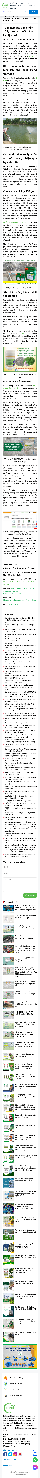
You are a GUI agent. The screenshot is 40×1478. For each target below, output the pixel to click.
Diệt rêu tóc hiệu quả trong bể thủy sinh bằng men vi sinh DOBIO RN (25, 1296)
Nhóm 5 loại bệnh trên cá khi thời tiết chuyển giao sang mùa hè (26, 1004)
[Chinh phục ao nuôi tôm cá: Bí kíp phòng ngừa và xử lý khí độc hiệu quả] (8, 1196)
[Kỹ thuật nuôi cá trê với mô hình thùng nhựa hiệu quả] (8, 939)
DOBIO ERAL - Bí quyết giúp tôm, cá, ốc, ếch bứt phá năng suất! (25, 1219)
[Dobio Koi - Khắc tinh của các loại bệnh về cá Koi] (8, 1118)
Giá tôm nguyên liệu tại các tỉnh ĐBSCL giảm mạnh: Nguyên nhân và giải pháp (24, 1206)
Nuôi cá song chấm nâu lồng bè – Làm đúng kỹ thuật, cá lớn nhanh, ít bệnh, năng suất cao (20, 620)
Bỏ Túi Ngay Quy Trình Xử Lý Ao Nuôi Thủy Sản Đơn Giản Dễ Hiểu (25, 1258)
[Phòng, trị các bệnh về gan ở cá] (8, 1128)
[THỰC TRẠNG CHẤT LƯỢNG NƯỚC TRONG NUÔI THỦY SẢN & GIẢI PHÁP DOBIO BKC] (8, 1067)
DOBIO (31, 56)
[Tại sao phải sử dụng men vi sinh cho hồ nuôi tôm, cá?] (8, 1183)
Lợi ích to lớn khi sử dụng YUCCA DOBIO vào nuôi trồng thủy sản (25, 1076)
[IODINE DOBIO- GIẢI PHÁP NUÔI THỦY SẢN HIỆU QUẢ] (8, 1015)
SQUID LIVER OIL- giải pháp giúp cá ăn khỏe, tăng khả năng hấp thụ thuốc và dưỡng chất (25, 1107)
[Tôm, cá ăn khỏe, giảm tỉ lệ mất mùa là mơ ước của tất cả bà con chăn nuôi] (8, 1159)
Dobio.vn (14, 1446)
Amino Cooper (24, 333)
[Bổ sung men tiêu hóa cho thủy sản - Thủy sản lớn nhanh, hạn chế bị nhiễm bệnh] (8, 1088)
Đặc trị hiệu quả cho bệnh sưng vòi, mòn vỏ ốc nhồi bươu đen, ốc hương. (25, 1148)
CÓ (33, 12)
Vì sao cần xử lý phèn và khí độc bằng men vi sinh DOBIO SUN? (25, 960)
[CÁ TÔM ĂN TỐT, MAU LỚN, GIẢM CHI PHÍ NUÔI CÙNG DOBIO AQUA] (8, 1035)
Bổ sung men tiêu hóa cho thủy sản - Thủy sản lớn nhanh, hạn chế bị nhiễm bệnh (26, 1087)
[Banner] (20, 1356)
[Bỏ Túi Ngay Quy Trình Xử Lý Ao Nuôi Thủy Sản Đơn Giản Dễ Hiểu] (8, 1260)
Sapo (25, 1474)
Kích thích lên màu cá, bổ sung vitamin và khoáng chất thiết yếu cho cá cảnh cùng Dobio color (19, 641)
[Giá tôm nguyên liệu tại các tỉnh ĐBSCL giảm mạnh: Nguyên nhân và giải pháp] (8, 1208)
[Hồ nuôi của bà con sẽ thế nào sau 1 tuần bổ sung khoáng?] (8, 995)
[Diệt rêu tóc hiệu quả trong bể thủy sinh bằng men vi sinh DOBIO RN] (8, 1298)
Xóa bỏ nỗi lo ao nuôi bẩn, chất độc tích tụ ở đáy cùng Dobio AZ (26, 984)
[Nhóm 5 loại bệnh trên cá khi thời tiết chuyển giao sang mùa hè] (8, 1005)
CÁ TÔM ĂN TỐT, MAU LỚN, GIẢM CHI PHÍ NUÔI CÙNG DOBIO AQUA (24, 1034)
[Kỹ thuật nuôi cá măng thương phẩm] (8, 1337)
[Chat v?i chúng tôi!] (35, 1467)
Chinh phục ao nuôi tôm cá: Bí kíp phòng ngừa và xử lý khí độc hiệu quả (25, 1194)
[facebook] (5, 1454)
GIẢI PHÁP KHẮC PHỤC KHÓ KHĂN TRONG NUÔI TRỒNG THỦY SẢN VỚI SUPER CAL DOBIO (19, 687)
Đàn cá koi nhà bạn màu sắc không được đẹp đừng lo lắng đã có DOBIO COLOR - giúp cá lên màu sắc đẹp (21, 829)
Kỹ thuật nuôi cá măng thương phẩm (18, 801)
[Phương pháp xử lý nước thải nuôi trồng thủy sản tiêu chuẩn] (8, 1234)
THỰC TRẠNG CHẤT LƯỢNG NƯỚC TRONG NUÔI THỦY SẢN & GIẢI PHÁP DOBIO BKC (25, 1066)
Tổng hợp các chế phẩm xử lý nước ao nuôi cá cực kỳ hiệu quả (19, 31)
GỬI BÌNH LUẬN (30, 895)
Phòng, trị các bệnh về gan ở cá (16, 723)
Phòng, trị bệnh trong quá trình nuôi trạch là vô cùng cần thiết (25, 928)
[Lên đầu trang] (36, 1474)
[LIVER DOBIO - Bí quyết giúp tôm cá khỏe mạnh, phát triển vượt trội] (8, 1324)
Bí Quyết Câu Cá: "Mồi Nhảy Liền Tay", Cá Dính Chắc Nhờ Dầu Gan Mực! (24, 1271)
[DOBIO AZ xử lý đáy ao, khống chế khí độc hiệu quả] (8, 919)
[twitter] (10, 1454)
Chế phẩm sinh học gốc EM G (15, 222)
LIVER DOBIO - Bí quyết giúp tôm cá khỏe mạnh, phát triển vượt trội (25, 1322)
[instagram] (15, 1454)
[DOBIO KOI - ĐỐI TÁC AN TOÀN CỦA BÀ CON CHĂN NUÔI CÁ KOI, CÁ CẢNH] (8, 1025)
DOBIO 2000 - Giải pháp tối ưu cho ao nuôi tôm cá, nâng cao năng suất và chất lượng (25, 1168)
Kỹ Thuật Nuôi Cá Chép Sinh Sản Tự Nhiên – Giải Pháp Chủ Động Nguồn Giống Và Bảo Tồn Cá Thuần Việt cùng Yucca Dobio (20, 652)
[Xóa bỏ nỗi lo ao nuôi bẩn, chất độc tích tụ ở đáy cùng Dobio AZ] (8, 985)
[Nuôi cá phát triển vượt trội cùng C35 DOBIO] (8, 1057)
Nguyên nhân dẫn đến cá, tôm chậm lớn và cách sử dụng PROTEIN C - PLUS (25, 1245)
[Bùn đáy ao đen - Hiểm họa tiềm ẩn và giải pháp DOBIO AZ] (8, 1311)
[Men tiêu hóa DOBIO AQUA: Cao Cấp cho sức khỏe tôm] (8, 1285)
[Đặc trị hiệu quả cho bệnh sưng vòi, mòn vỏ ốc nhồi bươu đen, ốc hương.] (8, 1149)
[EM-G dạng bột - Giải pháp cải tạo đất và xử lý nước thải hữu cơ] (8, 1098)
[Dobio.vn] (20, 1408)
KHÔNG (24, 12)
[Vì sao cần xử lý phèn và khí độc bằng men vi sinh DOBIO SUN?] (8, 961)
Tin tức (14, 16)
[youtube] (20, 1454)
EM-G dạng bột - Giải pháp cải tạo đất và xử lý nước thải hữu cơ (25, 1097)
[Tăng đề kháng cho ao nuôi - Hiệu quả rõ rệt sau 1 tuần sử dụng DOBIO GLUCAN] (8, 1138)
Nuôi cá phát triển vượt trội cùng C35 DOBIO (20, 692)
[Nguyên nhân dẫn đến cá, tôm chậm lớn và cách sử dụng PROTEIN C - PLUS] (8, 1247)
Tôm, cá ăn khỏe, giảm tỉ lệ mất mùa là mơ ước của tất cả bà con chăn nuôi (26, 1158)
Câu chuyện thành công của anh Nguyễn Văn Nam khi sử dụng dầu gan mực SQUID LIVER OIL (20, 840)
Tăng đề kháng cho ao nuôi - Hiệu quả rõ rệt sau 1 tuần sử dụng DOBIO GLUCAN (25, 1137)
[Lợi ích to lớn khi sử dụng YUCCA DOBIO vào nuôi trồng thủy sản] (8, 1077)
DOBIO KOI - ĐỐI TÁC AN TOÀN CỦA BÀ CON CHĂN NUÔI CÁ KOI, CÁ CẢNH (25, 1024)
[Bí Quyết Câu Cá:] (8, 1273)
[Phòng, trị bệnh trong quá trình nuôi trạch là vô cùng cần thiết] (8, 929)
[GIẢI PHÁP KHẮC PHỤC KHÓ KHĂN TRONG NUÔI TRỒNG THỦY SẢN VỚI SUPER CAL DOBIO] (8, 1046)
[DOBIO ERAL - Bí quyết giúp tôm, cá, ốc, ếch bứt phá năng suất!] (8, 1221)
